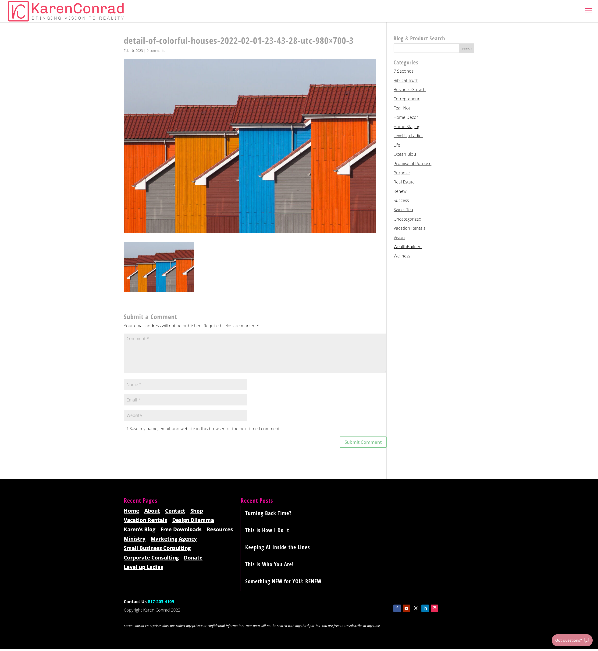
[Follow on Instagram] (434, 608)
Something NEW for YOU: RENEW (283, 581)
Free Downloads (181, 529)
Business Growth (410, 89)
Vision (399, 237)
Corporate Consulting (151, 558)
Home (131, 511)
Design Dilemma (193, 520)
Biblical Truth (406, 80)
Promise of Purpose (412, 163)
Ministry (135, 539)
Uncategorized (407, 219)
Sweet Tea (403, 209)
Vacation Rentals (409, 228)
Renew (400, 191)
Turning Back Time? (268, 513)
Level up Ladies (143, 567)
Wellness (402, 256)
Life (397, 145)
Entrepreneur (407, 99)
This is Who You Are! (269, 564)
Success (401, 200)
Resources (220, 529)
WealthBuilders (408, 246)
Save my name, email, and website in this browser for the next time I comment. (205, 428)
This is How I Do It (267, 530)
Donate (193, 558)
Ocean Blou (405, 154)
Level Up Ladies (408, 135)
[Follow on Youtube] (406, 608)
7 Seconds (403, 71)
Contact (175, 511)
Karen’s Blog (139, 529)
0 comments (156, 50)
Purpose (402, 173)
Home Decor (406, 117)
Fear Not (402, 108)
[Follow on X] (416, 608)
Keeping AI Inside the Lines (277, 547)
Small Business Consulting (157, 548)
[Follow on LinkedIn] (425, 608)
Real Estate (404, 182)
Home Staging (407, 126)
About (152, 511)
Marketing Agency (174, 539)
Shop (196, 511)
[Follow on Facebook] (397, 608)
